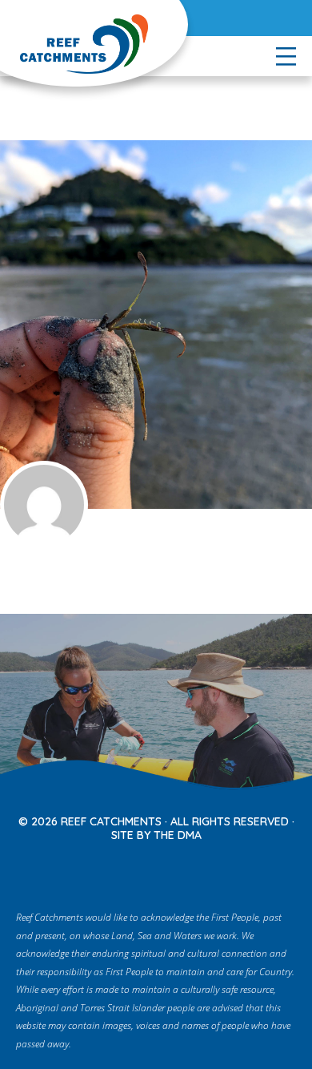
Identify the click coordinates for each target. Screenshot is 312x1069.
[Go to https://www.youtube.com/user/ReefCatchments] (177, 868)
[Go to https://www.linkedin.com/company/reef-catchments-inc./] (210, 868)
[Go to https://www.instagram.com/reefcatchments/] (143, 868)
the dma (178, 835)
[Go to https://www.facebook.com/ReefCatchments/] (109, 868)
